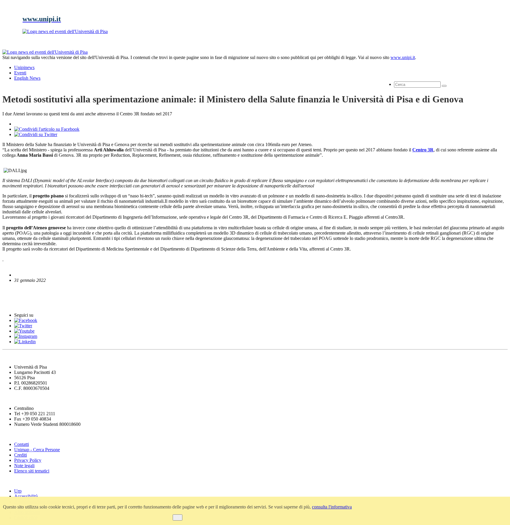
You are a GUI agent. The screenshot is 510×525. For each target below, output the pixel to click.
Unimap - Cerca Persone (37, 449)
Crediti (20, 454)
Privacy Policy (27, 460)
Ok (177, 517)
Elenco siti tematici (31, 470)
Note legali (24, 465)
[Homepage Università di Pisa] (481, 69)
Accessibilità (26, 496)
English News (18, 291)
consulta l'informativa (332, 506)
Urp (18, 490)
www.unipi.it (402, 57)
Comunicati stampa (26, 303)
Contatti (21, 444)
